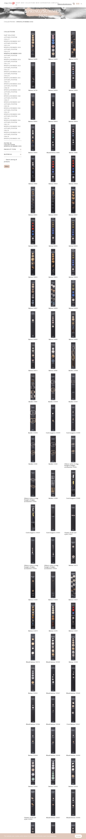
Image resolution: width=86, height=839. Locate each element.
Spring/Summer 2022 (12, 71)
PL (81, 3)
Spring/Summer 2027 (12, 41)
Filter (7, 166)
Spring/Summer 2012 (12, 132)
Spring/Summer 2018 (12, 96)
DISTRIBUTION (45, 2)
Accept (78, 836)
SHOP (23, 2)
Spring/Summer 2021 (12, 78)
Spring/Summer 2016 (12, 108)
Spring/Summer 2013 (12, 126)
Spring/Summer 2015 (12, 114)
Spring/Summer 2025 (24, 22)
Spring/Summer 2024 (12, 59)
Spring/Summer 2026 (12, 47)
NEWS (38, 2)
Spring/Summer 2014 (12, 120)
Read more (53, 836)
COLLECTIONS (30, 2)
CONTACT (54, 2)
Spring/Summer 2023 (12, 65)
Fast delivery (9, 35)
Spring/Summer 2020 (12, 84)
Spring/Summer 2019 (12, 90)
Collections (9, 22)
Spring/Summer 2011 (12, 138)
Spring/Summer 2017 (12, 102)
